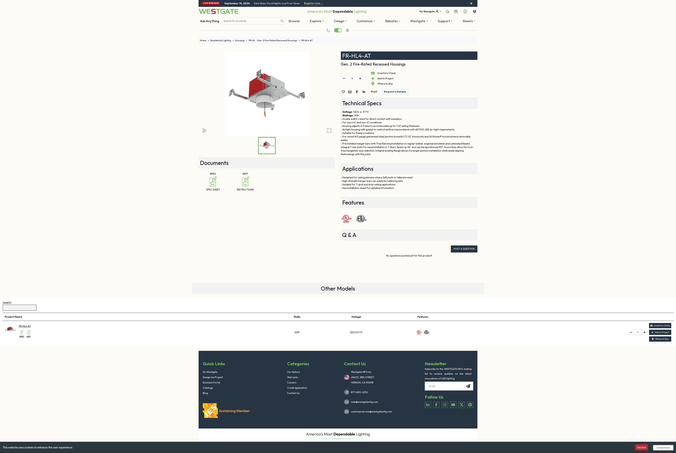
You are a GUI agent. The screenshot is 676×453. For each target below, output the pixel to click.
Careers (291, 382)
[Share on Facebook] (357, 91)
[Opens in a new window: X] (462, 405)
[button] (393, 21)
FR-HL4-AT (307, 40)
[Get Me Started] (447, 11)
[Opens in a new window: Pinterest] (470, 405)
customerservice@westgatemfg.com (370, 411)
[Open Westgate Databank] (474, 11)
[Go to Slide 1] (267, 145)
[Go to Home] (219, 11)
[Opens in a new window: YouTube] (453, 405)
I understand (663, 447)
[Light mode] (347, 30)
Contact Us (293, 393)
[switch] (338, 30)
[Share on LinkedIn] (364, 91)
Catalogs (208, 387)
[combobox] (250, 21)
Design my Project (213, 377)
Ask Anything (209, 21)
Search (7, 302)
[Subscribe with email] (468, 386)
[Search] (282, 21)
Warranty (292, 377)
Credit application (297, 387)
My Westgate (210, 372)
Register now (313, 3)
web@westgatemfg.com (364, 401)
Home (204, 40)
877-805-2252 (359, 392)
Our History (293, 372)
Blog (205, 393)
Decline (641, 447)
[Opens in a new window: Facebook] (436, 405)
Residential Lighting (222, 40)
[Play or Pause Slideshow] (205, 130)
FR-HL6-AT (25, 326)
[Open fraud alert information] (465, 11)
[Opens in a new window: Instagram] (445, 405)
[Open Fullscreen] (329, 130)
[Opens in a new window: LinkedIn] (428, 405)
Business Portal (211, 382)
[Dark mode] (328, 30)
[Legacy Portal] (456, 11)
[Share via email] (350, 92)
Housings (241, 40)
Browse (294, 21)
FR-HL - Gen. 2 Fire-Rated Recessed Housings (274, 40)
